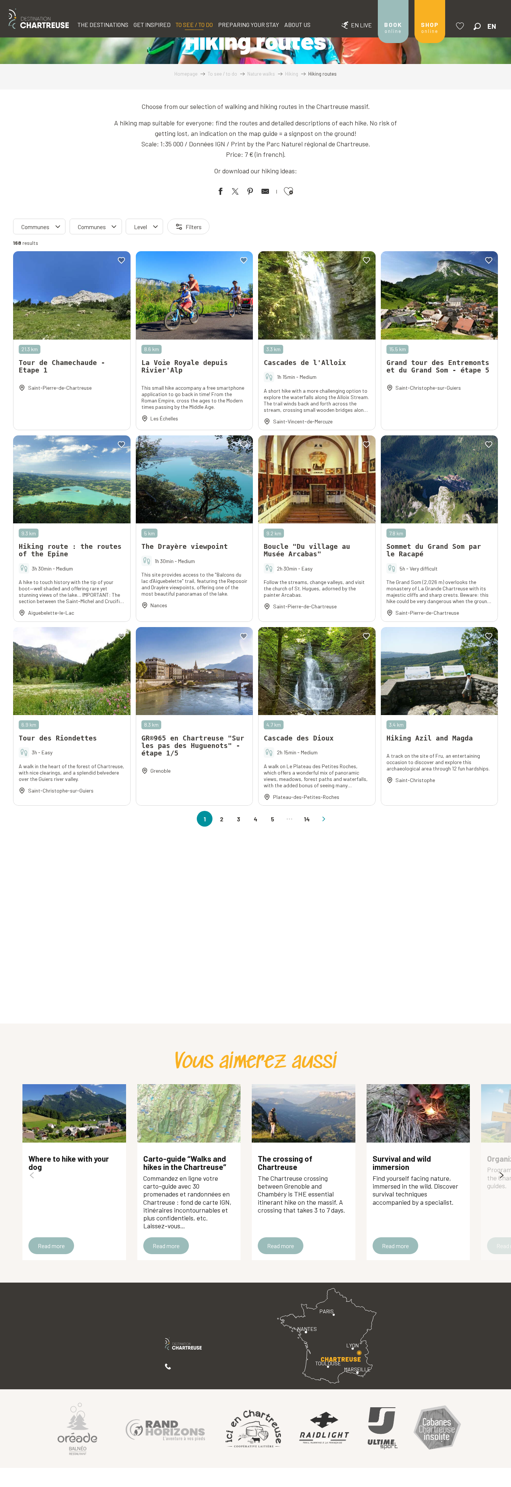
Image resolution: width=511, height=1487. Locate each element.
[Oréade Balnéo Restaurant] (77, 1428)
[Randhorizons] (165, 1428)
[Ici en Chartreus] (253, 1428)
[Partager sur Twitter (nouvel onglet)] (235, 193)
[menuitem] (39, 19)
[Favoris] (461, 26)
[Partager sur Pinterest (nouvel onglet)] (250, 193)
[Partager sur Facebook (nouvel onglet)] (220, 193)
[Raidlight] (324, 1428)
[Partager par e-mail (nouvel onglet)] (265, 193)
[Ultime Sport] (383, 1428)
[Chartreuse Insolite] (437, 1428)
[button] (477, 26)
